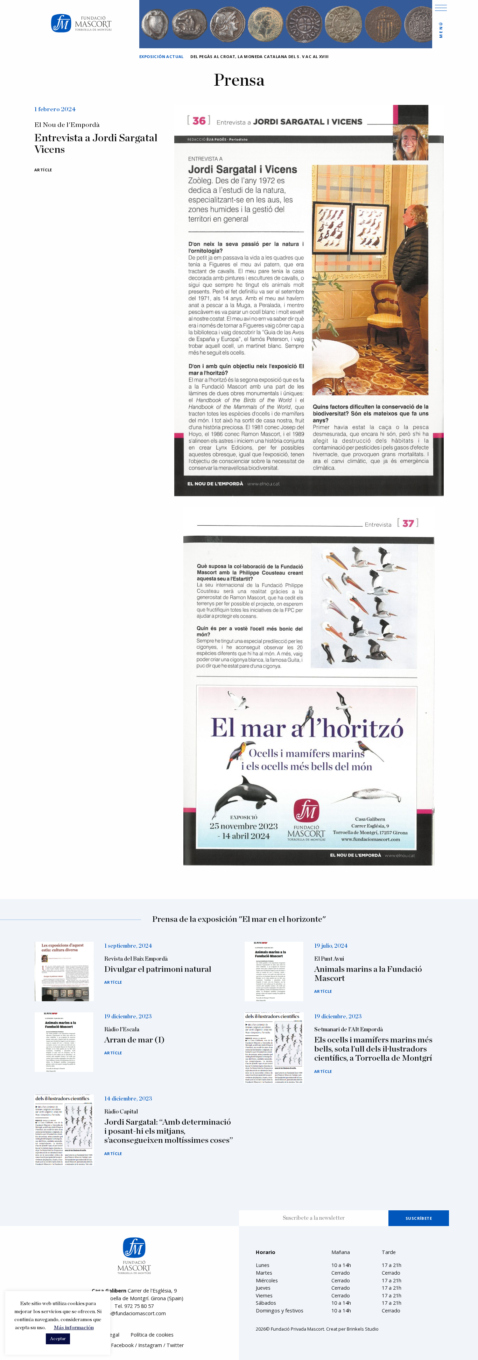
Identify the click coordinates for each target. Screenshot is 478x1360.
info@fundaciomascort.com (134, 1313)
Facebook (122, 1345)
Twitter (175, 1345)
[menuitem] (152, 1335)
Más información (74, 1327)
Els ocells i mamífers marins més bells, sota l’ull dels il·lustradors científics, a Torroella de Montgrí (373, 1049)
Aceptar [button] (58, 1339)
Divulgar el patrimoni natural (157, 969)
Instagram (150, 1345)
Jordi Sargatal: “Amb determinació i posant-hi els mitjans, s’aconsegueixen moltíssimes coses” (168, 1131)
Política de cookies (152, 1334)
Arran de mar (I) (134, 1040)
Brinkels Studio (363, 1329)
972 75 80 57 (139, 1306)
